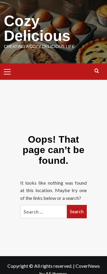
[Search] (96, 71)
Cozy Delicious (37, 28)
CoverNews (87, 266)
